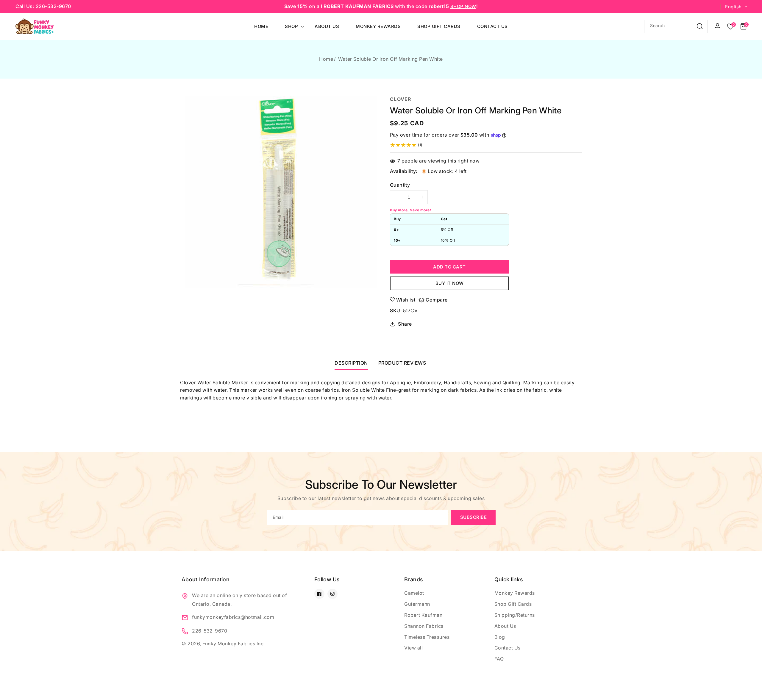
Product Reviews (402, 363)
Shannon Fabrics (424, 626)
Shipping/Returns (514, 615)
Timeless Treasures (426, 637)
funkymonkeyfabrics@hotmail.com (233, 617)
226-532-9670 (209, 631)
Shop (291, 26)
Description (351, 363)
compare (437, 300)
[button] (743, 26)
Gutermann (417, 604)
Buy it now (449, 283)
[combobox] (676, 26)
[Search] (700, 26)
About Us (505, 626)
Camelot (414, 593)
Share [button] (405, 324)
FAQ (499, 659)
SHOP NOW (463, 6)
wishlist (406, 300)
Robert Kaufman (423, 615)
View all (413, 648)
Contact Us (507, 648)
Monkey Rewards (514, 593)
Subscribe (473, 517)
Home (326, 59)
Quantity (400, 185)
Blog (499, 637)
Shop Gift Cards (513, 604)
